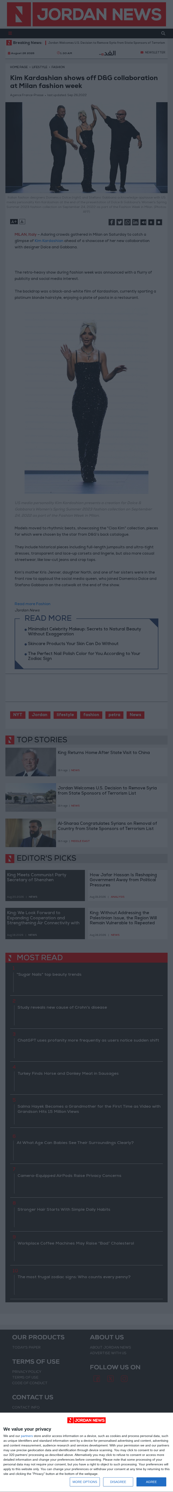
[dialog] (86, 1452)
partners (27, 1435)
